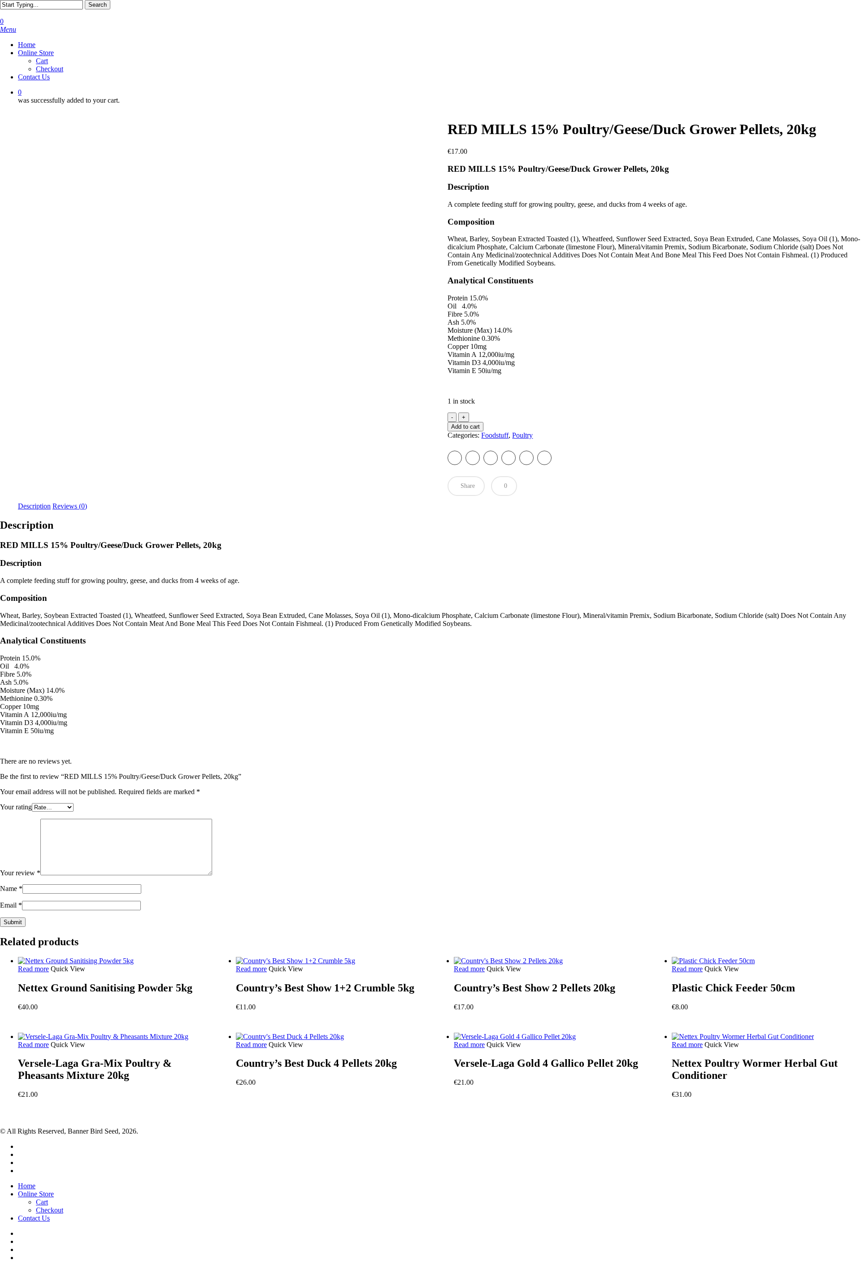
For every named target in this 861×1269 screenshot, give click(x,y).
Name (11, 888)
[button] (8, 29)
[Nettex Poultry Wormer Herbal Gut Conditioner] (743, 1036)
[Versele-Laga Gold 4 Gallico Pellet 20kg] (515, 1036)
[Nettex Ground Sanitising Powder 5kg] (76, 961)
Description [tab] (34, 506)
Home (26, 1186)
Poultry (522, 435)
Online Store (36, 1194)
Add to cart (465, 426)
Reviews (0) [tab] (69, 506)
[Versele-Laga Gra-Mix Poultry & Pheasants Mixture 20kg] (103, 1036)
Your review (20, 873)
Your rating (16, 807)
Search (97, 4)
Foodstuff (495, 435)
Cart (42, 1202)
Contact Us (34, 1218)
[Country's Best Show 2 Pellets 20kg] (508, 961)
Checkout (49, 1210)
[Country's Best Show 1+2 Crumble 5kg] (295, 961)
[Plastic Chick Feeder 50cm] (713, 961)
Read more (33, 969)
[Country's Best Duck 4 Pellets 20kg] (290, 1036)
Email (11, 905)
